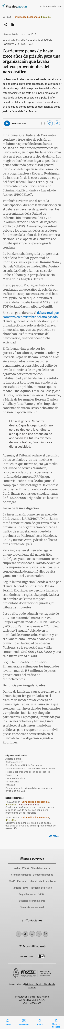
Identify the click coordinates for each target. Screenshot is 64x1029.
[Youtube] (32, 934)
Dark (41, 957)
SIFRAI (41, 894)
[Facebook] (18, 934)
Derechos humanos (43, 874)
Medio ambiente (47, 881)
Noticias (16, 887)
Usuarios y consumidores (32, 901)
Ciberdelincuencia (40, 868)
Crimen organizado (21, 874)
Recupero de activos (41, 887)
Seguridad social (27, 894)
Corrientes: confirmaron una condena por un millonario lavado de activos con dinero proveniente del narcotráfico (29, 810)
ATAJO (25, 868)
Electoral (22, 881)
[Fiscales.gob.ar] (23, 6)
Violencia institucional (32, 907)
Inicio (8, 17)
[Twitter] (25, 934)
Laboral (33, 881)
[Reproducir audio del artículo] (7, 123)
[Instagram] (39, 934)
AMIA (17, 868)
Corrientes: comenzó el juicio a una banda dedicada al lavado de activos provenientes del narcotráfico (30, 826)
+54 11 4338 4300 (32, 1003)
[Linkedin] (45, 934)
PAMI (26, 887)
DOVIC (12, 881)
